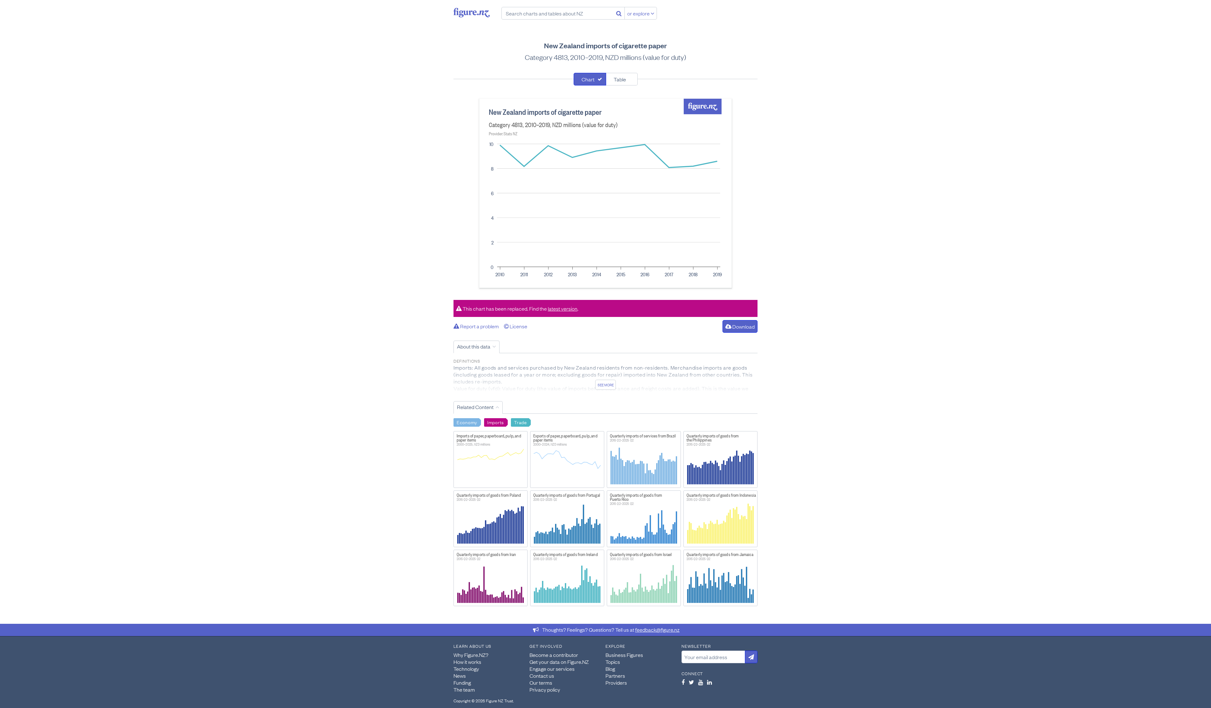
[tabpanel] (605, 193)
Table (620, 79)
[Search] (618, 13)
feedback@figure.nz (657, 629)
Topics (613, 661)
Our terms (540, 682)
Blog (610, 668)
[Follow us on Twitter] (691, 682)
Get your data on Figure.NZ (559, 661)
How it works (467, 661)
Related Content (475, 406)
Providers (616, 682)
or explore (639, 13)
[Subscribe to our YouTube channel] (700, 682)
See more (606, 385)
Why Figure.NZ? (470, 654)
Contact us (541, 675)
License (518, 326)
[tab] (590, 79)
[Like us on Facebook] (683, 682)
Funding (462, 682)
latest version (562, 308)
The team (464, 689)
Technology (466, 668)
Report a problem (479, 326)
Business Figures (624, 654)
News (459, 675)
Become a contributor (553, 654)
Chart (588, 79)
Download (743, 326)
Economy (467, 421)
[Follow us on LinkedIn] (709, 682)
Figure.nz (471, 12)
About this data (473, 346)
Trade (520, 421)
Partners (615, 675)
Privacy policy (544, 689)
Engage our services (552, 668)
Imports (495, 421)
